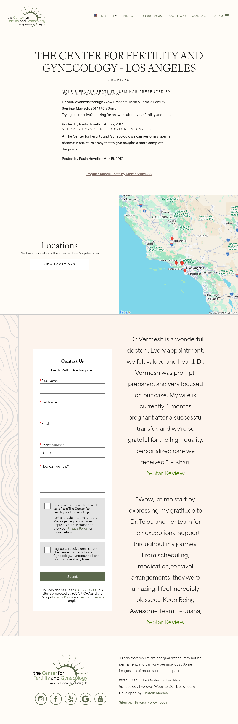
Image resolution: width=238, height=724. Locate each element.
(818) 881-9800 (85, 589)
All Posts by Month (121, 173)
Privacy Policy (77, 528)
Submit (72, 576)
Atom (140, 173)
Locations (177, 15)
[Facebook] (56, 699)
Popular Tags (96, 173)
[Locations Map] (178, 254)
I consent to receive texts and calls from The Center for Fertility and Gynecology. (75, 518)
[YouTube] (100, 699)
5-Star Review (166, 472)
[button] (105, 15)
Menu (218, 15)
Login (164, 702)
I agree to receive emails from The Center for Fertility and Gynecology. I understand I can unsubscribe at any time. (76, 554)
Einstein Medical (155, 692)
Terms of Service (92, 596)
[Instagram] (41, 699)
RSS (148, 173)
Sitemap (125, 702)
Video (128, 15)
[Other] (71, 699)
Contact (200, 15)
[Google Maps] (85, 699)
